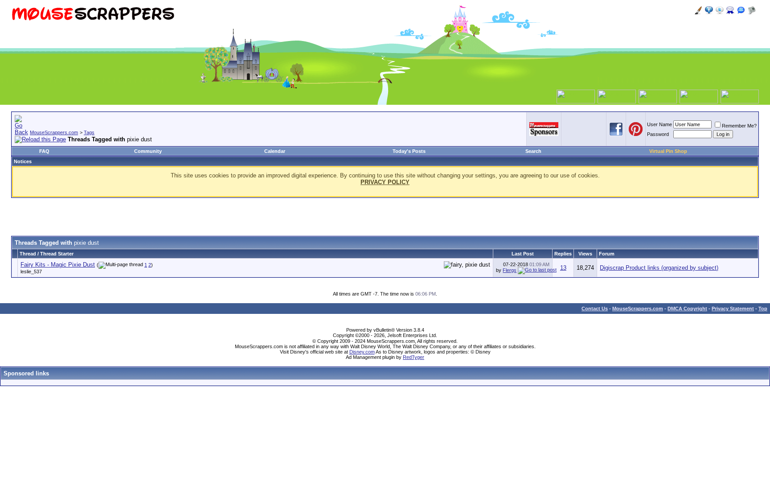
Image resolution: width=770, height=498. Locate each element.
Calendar (274, 151)
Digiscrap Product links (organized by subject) (659, 267)
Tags (89, 132)
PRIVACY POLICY (385, 182)
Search (533, 151)
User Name (659, 124)
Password (658, 134)
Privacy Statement (733, 308)
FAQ (44, 151)
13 (563, 267)
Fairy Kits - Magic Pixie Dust (57, 264)
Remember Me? (739, 125)
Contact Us (595, 308)
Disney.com (362, 351)
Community (148, 151)
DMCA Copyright (687, 308)
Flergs (509, 270)
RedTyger (413, 357)
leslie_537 (31, 271)
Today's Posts (409, 151)
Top (762, 308)
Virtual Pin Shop (668, 151)
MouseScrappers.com (54, 132)
